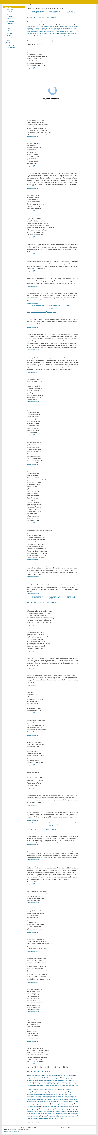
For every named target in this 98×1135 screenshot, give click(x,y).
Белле (61, 1094)
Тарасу (71, 1115)
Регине (63, 1111)
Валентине (29, 1096)
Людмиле (64, 1106)
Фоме (60, 1116)
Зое (42, 1103)
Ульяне (40, 1116)
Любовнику (29, 29)
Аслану (53, 1094)
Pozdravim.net (24, 1127)
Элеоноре (72, 1116)
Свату (52, 33)
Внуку (58, 24)
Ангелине (42, 1092)
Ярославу (60, 1118)
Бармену (46, 24)
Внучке (61, 24)
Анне (59, 1092)
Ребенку (49, 33)
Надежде (43, 1109)
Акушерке (37, 24)
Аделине (49, 1089)
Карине (42, 1104)
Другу (62, 26)
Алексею (40, 1091)
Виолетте (37, 1097)
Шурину (72, 35)
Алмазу (59, 1091)
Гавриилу (74, 1097)
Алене (44, 1091)
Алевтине (71, 1089)
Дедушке (49, 26)
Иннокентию (30, 1104)
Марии (47, 1108)
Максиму (29, 1108)
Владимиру (53, 1097)
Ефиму (76, 1101)
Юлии (41, 1118)
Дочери (58, 26)
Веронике (74, 1096)
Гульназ (57, 1099)
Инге (69, 1103)
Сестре (28, 35)
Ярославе (56, 1118)
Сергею (34, 1115)
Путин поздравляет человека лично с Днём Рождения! (54, 12)
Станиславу (55, 1115)
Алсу (62, 1091)
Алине (50, 1091)
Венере (62, 1096)
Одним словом (10, 45)
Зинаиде (36, 1103)
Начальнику (61, 29)
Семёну (76, 1113)
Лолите (51, 1106)
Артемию (41, 1094)
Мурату (38, 1109)
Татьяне (75, 1115)
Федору (48, 1116)
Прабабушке (30, 33)
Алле (56, 1091)
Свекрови (60, 33)
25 (64, 1067)
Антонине (62, 1092)
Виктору (33, 1097)
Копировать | (30, 68)
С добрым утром (11, 47)
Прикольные (10, 23)
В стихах (39, 21)
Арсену (37, 1094)
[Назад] (28, 1067)
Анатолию (37, 1092)
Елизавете (72, 1101)
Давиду (61, 1099)
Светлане (66, 1113)
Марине (51, 1108)
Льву (57, 1106)
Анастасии (32, 1092)
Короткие (47, 21)
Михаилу (34, 1109)
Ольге (34, 1111)
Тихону (37, 1116)
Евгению (54, 1101)
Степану (60, 1115)
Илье (63, 1103)
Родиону (33, 1113)
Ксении (70, 1104)
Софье (45, 1115)
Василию (58, 1096)
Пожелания (7, 43)
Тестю (42, 35)
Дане (68, 1099)
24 (59, 1067)
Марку (54, 1108)
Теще (45, 35)
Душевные (9, 16)
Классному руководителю (35, 28)
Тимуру (33, 1116)
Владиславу (58, 1097)
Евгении (50, 1101)
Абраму (31, 1089)
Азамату (54, 1089)
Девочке (40, 26)
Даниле (71, 1099)
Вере (70, 1096)
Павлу (41, 1111)
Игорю (52, 1103)
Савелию (61, 1113)
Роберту (29, 1113)
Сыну (39, 35)
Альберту (66, 1091)
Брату (49, 24)
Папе (51, 31)
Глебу (45, 1099)
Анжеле (51, 1092)
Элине (28, 1118)
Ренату (70, 1111)
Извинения (7, 42)
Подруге (70, 31)
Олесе (31, 1111)
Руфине (57, 1113)
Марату (38, 1108)
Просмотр (36, 68)
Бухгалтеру (53, 24)
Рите (77, 1111)
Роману (39, 1113)
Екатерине (63, 1101)
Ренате (66, 1111)
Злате (39, 1103)
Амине (74, 1091)
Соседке (32, 35)
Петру (44, 1111)
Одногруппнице (30, 31)
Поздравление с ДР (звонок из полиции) (71, 12)
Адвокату (32, 24)
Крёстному (63, 28)
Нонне (71, 1109)
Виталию (42, 1097)
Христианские (10, 25)
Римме (73, 1111)
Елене (67, 1101)
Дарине (75, 1099)
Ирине (38, 1104)
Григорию (49, 1099)
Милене (72, 1108)
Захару (32, 1103)
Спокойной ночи (11, 49)
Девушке (45, 26)
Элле (31, 1118)
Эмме (38, 1118)
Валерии (39, 1096)
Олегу (28, 1111)
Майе (72, 1106)
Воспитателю (71, 24)
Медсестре (48, 29)
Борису (69, 1094)
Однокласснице (45, 31)
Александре (29, 1091)
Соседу (36, 35)
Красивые (9, 19)
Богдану (65, 1094)
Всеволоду (64, 1097)
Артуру (49, 1094)
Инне (76, 1103)
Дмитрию (45, 1101)
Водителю (65, 24)
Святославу (71, 1113)
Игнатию (48, 1103)
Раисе (55, 1111)
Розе (36, 1113)
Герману (42, 1099)
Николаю (64, 1109)
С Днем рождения (9, 9)
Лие (45, 1106)
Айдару (64, 1089)
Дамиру (64, 1099)
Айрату (67, 1089)
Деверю (36, 26)
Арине (74, 1092)
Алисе (53, 1091)
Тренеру (49, 35)
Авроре (39, 1089)
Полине (52, 1111)
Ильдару (59, 1103)
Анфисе (71, 1092)
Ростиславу (44, 1113)
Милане (65, 1108)
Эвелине (64, 1116)
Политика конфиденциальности (11, 1131)
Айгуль (60, 1089)
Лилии (47, 1106)
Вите (46, 1097)
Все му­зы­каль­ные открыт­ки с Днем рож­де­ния (41, 17)
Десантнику (54, 26)
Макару (75, 1106)
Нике (57, 1109)
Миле (68, 1108)
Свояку (67, 33)
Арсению (33, 1094)
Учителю (62, 35)
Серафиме (29, 1115)
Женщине (71, 26)
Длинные (43, 21)
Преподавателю (43, 33)
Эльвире (35, 1118)
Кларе (56, 1104)
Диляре (38, 1101)
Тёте (52, 35)
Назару (46, 1109)
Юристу (76, 35)
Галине (28, 1099)
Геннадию (32, 1099)
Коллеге (44, 28)
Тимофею (29, 1116)
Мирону (76, 1108)
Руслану (49, 1113)
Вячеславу (69, 1097)
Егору (59, 1101)
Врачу (76, 24)
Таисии (64, 1115)
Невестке (66, 29)
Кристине (66, 1104)
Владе (48, 1097)
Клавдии (53, 1104)
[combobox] (40, 41)
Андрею (47, 1092)
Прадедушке (36, 33)
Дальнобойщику (30, 26)
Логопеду (73, 28)
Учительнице (57, 35)
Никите (60, 1109)
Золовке (76, 26)
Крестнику (48, 28)
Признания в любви (9, 38)
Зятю (28, 28)
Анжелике (55, 1092)
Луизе (54, 1106)
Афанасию (57, 1094)
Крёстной (58, 28)
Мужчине (56, 29)
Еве (57, 1101)
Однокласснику (38, 31)
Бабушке (41, 24)
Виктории (29, 1097)
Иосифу (35, 1104)
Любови (60, 1106)
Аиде (57, 1089)
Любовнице (35, 29)
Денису (31, 1101)
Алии (47, 1091)
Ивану (44, 1103)
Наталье (51, 1109)
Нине (68, 1109)
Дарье (28, 1101)
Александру (35, 1091)
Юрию (44, 1118)
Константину (61, 1104)
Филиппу (56, 1116)
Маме (44, 29)
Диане (35, 1101)
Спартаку (50, 1115)
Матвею (61, 1108)
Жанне (28, 1103)
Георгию (37, 1099)
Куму (70, 28)
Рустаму (53, 1113)
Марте (57, 1108)
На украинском (38, 44)
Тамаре (68, 1115)
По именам (9, 11)
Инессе (72, 1103)
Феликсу (52, 1116)
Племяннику (59, 31)
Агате (42, 1089)
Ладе (28, 1106)
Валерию (44, 1096)
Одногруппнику (72, 29)
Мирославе (29, 1109)
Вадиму (73, 1094)
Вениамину (66, 1096)
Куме (67, 28)
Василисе (53, 1096)
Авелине (35, 1089)
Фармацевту (68, 35)
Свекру (64, 33)
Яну (52, 1118)
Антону (67, 1092)
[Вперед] (68, 1067)
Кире (45, 1104)
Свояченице (72, 33)
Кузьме (74, 1104)
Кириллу (48, 1104)
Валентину (34, 1096)
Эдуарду (68, 1116)
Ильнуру (66, 1103)
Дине (42, 1101)
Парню (54, 31)
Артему (45, 1094)
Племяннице (65, 31)
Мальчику (40, 29)
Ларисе (31, 1106)
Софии (42, 1115)
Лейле (34, 1106)
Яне (50, 1118)
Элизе (76, 1116)
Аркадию (29, 1094)
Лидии (42, 1106)
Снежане (38, 1115)
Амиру (28, 1092)
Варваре (48, 1096)
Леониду (38, 1106)
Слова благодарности (10, 37)
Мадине (69, 1106)
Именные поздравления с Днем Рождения (38, 12)
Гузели (53, 1099)
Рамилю (59, 1111)
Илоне (55, 1103)
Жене (67, 26)
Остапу (38, 1111)
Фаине (44, 1116)
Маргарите (42, 1108)
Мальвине (33, 1108)
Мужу (52, 29)
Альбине (71, 1091)
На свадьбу (7, 40)
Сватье (55, 33)
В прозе (34, 21)
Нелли (54, 1109)
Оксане (74, 1109)
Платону (48, 1111)
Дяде (65, 26)
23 (55, 1067)
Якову (47, 1118)
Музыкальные (10, 26)
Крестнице (53, 28)
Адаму (45, 1089)
